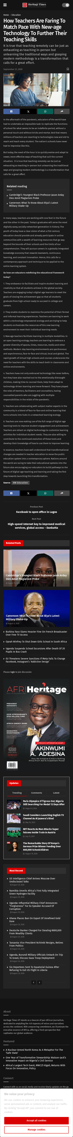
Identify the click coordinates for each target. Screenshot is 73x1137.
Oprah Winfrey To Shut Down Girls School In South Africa (36, 641)
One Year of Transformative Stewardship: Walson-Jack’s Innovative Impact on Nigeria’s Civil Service (36, 1059)
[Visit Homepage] (34, 5)
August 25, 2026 (18, 885)
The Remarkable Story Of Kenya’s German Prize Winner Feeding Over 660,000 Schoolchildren (42, 846)
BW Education (20, 483)
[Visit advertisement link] (36, 725)
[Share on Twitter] (28, 111)
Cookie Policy (21, 1112)
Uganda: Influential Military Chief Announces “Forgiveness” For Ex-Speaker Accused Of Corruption (33, 906)
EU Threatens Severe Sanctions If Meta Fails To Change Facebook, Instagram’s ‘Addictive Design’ (35, 660)
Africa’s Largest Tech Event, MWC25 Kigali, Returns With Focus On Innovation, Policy (35, 1067)
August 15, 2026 (13, 583)
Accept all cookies (36, 1120)
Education (16, 15)
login (12, 672)
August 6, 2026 (13, 624)
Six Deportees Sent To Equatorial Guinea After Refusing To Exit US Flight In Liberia (34, 969)
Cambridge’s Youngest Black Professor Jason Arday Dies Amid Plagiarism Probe (36, 196)
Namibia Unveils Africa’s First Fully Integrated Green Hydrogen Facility (34, 892)
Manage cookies (36, 1129)
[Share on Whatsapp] (45, 111)
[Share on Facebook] (11, 111)
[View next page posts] (39, 982)
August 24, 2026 (18, 961)
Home (6, 15)
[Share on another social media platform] (62, 111)
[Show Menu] (5, 5)
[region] (36, 1113)
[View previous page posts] (33, 982)
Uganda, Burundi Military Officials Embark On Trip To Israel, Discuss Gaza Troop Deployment (36, 956)
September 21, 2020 (12, 69)
